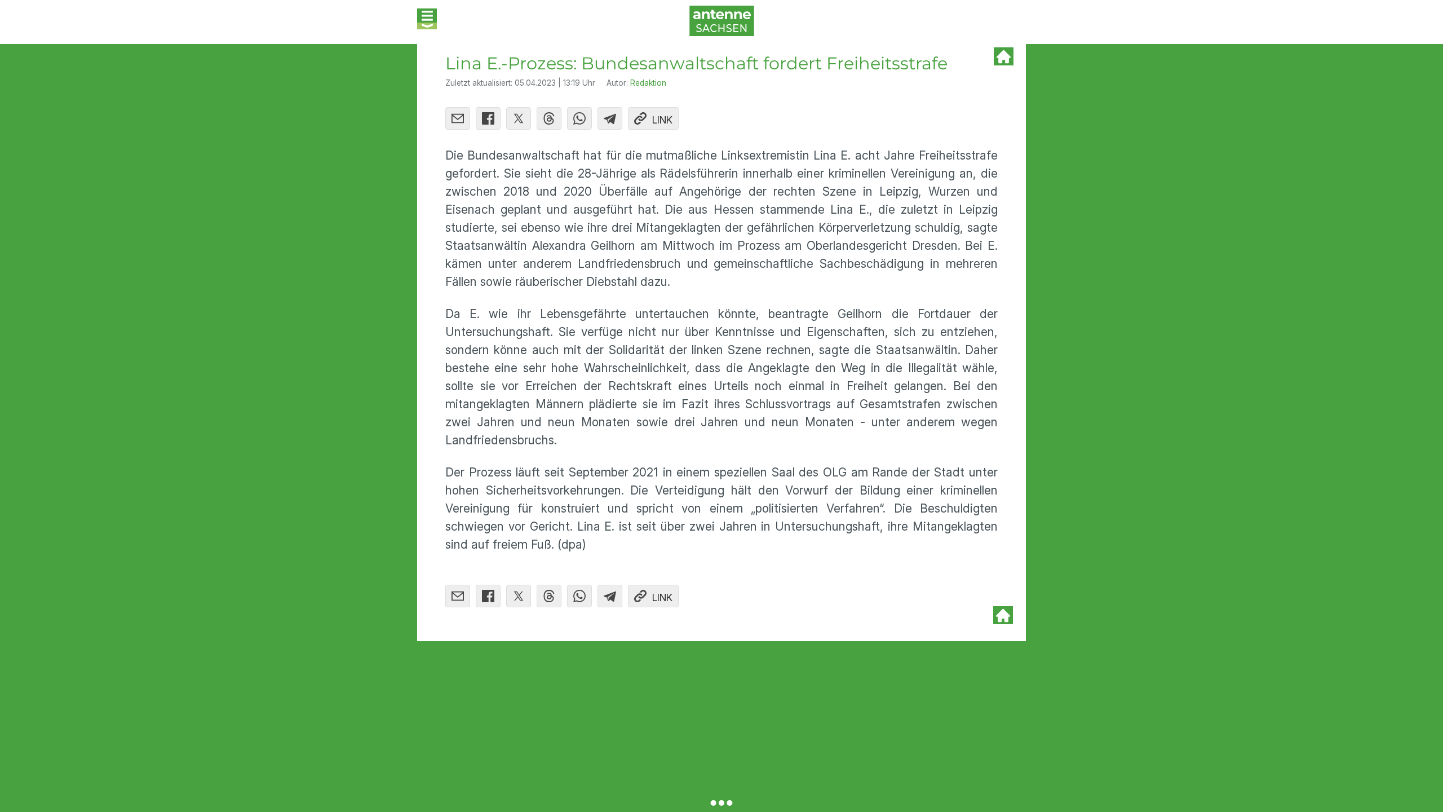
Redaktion (648, 82)
